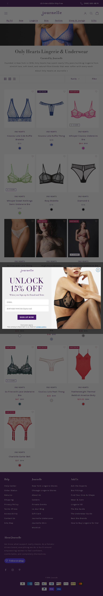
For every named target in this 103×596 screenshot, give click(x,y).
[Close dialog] (98, 270)
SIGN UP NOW (27, 317)
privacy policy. (41, 327)
